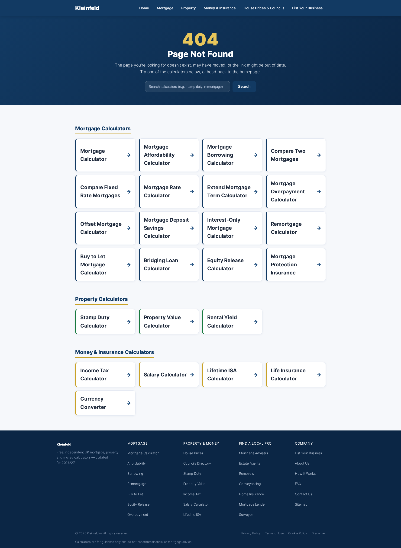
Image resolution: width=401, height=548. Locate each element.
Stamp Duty (192, 473)
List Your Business (307, 8)
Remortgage (136, 484)
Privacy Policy (251, 533)
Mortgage (165, 8)
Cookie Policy (297, 533)
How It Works (305, 473)
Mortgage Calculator (143, 453)
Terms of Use (274, 533)
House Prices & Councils (264, 8)
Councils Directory (197, 463)
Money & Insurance (220, 8)
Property (188, 8)
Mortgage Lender (252, 504)
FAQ (298, 484)
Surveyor (246, 514)
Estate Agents (249, 463)
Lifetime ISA (192, 514)
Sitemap (301, 504)
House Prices (193, 453)
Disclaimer (319, 533)
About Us (302, 463)
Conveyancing (250, 484)
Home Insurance (251, 494)
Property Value (194, 484)
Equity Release (138, 504)
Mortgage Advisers (253, 453)
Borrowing (135, 473)
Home (144, 8)
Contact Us (303, 494)
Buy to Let (135, 494)
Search (244, 86)
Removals (246, 473)
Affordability (136, 463)
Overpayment (137, 514)
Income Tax (192, 494)
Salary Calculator (196, 504)
